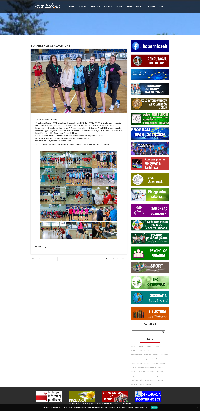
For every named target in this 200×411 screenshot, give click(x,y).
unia (141, 380)
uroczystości (149, 380)
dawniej (155, 355)
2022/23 (150, 346)
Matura (129, 6)
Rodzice (119, 6)
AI (156, 350)
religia (133, 376)
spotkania (134, 380)
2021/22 (41, 247)
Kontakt (151, 6)
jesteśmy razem (136, 363)
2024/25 (134, 350)
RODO (161, 6)
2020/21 (134, 346)
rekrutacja (159, 372)
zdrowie (148, 384)
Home (71, 6)
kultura (162, 363)
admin (55, 119)
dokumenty (164, 355)
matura (133, 367)
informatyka (155, 359)
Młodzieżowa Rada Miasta (147, 367)
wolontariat (159, 380)
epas (142, 359)
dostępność (135, 359)
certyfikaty (147, 355)
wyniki (141, 384)
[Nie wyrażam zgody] (197, 407)
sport (46, 247)
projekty (134, 372)
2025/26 (142, 350)
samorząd (140, 376)
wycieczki (134, 384)
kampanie (147, 363)
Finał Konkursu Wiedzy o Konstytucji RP (109, 259)
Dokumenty (82, 6)
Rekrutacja (95, 6)
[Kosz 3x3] (53, 159)
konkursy (155, 363)
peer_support (162, 367)
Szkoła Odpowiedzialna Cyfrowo (45, 259)
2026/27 (150, 350)
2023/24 (158, 346)
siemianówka (150, 376)
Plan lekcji (108, 6)
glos (147, 359)
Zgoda (154, 407)
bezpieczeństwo (136, 355)
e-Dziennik (140, 6)
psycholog (150, 372)
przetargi (142, 372)
